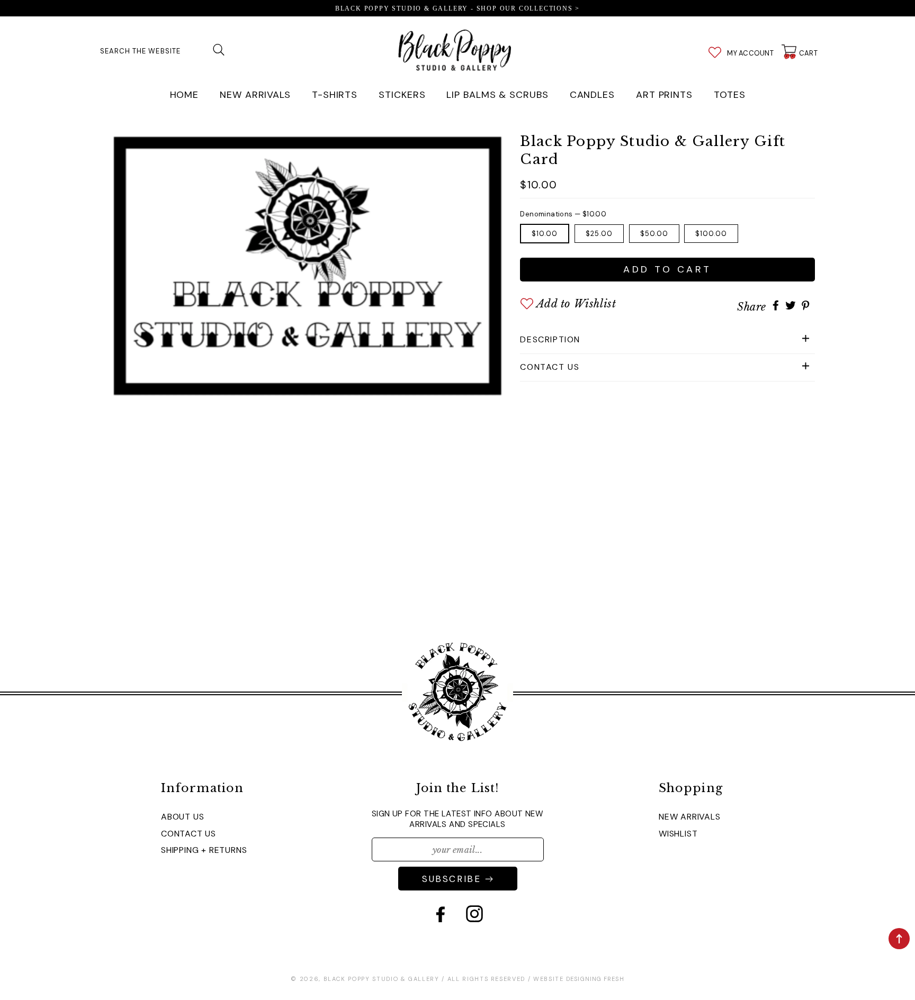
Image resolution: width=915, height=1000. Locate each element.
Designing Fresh (595, 979)
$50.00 (654, 233)
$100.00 (711, 233)
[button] (667, 339)
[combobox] (163, 49)
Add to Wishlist (576, 303)
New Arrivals (690, 816)
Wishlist (678, 833)
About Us (182, 816)
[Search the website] (218, 49)
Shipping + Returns (204, 850)
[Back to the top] (899, 938)
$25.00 (599, 233)
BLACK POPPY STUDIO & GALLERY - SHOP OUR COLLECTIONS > (457, 8)
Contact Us (188, 833)
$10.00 (545, 233)
